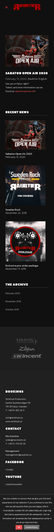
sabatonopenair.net (25, 91)
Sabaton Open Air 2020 (18, 154)
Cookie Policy (31, 527)
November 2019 (13, 301)
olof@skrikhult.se (14, 417)
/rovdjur (9, 469)
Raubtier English (37, 79)
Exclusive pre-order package (21, 266)
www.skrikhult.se (13, 421)
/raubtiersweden (13, 484)
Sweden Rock (12, 210)
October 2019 (12, 309)
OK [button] (19, 527)
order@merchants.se (15, 440)
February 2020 (12, 293)
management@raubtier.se (18, 454)
